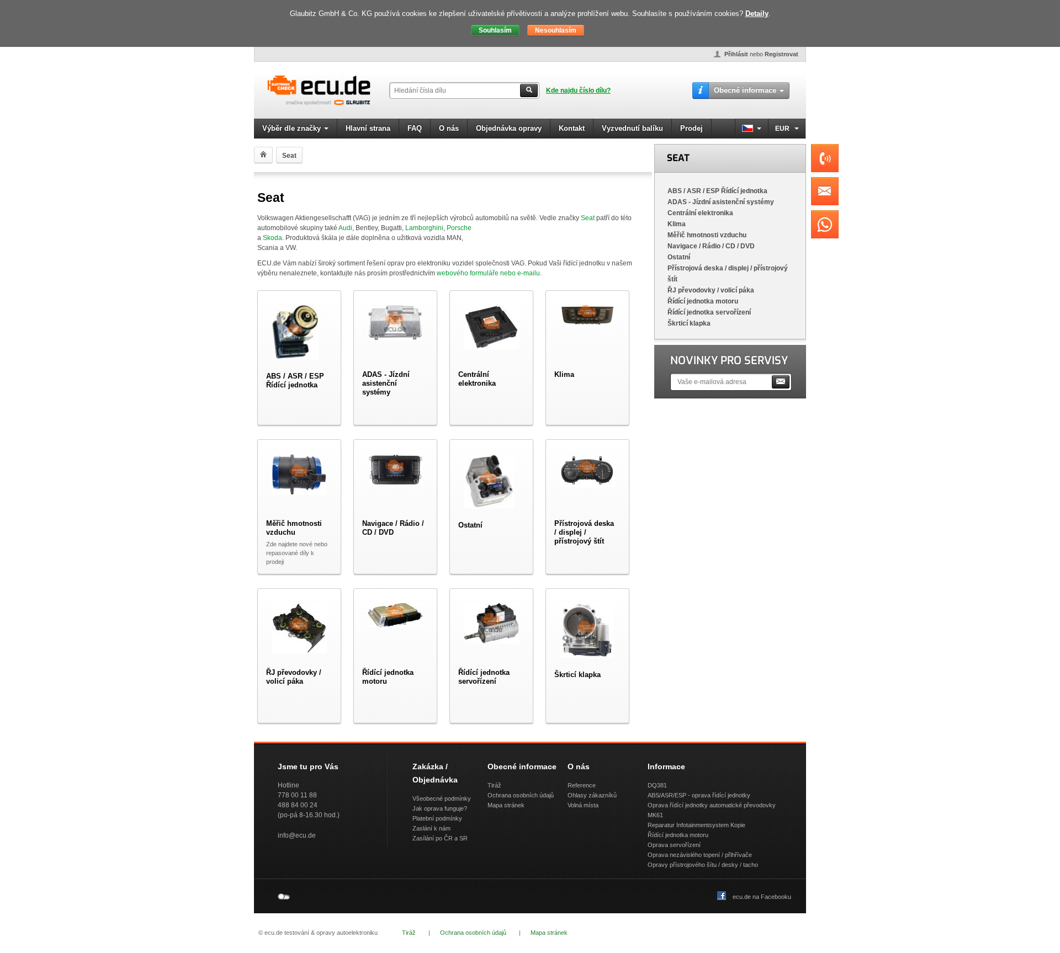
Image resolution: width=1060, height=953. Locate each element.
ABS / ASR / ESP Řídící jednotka (717, 191)
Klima (676, 224)
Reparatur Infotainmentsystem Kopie (696, 825)
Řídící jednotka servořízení (709, 312)
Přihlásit (736, 54)
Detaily (756, 13)
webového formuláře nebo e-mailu (488, 273)
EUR (783, 128)
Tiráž (494, 785)
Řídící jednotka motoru (702, 301)
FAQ (414, 128)
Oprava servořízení (674, 845)
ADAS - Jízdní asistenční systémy (720, 202)
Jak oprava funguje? (439, 808)
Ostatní (678, 257)
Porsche (459, 228)
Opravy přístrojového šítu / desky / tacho (703, 864)
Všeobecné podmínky (441, 798)
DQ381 (657, 785)
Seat (588, 218)
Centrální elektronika (700, 213)
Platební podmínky (437, 818)
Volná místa (583, 805)
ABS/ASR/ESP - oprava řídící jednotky (699, 795)
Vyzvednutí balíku (632, 128)
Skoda (272, 238)
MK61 (655, 815)
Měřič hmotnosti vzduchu (706, 235)
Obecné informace (745, 90)
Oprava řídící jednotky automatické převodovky (712, 805)
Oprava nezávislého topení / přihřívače (700, 854)
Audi (345, 228)
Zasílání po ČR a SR (440, 838)
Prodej (691, 128)
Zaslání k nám (431, 828)
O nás (449, 128)
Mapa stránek (505, 805)
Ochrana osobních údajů (520, 795)
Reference (582, 785)
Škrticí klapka (689, 323)
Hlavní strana (368, 128)
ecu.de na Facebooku (762, 896)
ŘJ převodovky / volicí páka (710, 290)
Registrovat (781, 54)
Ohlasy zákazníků (592, 795)
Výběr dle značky (291, 128)
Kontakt (572, 128)
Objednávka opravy (509, 128)
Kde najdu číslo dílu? (578, 90)
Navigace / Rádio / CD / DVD (711, 246)
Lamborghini (424, 228)
